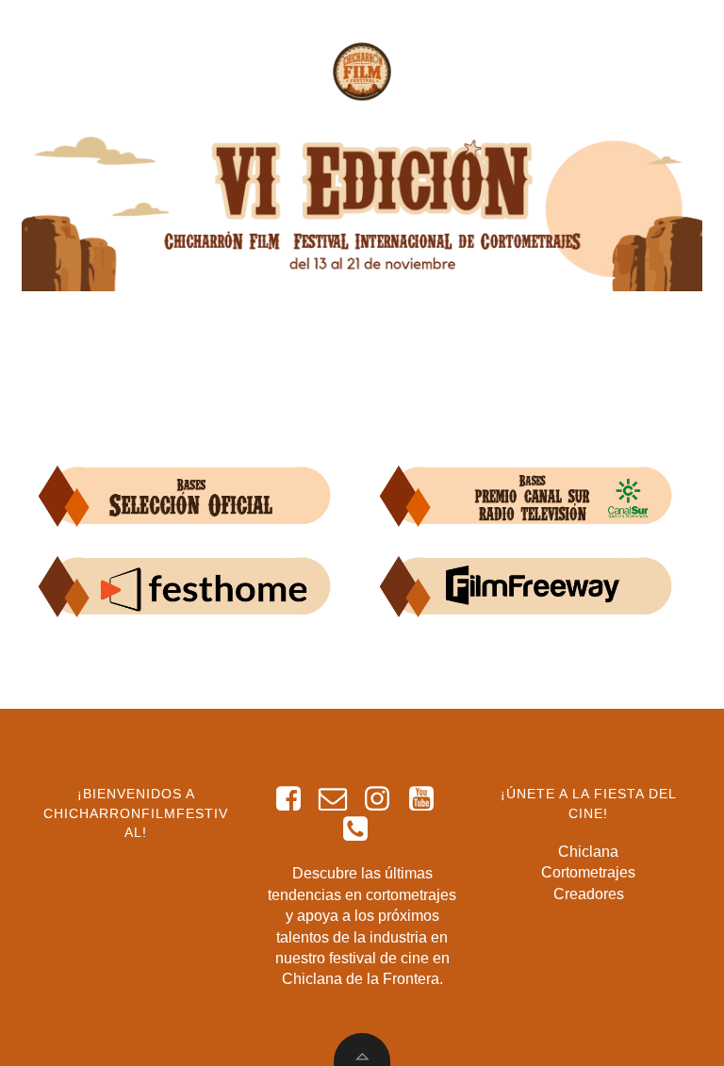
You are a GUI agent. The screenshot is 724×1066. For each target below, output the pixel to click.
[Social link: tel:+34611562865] (362, 829)
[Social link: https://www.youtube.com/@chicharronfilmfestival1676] (428, 799)
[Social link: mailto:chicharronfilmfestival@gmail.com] (340, 799)
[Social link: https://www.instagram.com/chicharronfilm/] (384, 799)
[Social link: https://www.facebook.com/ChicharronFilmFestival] (295, 799)
